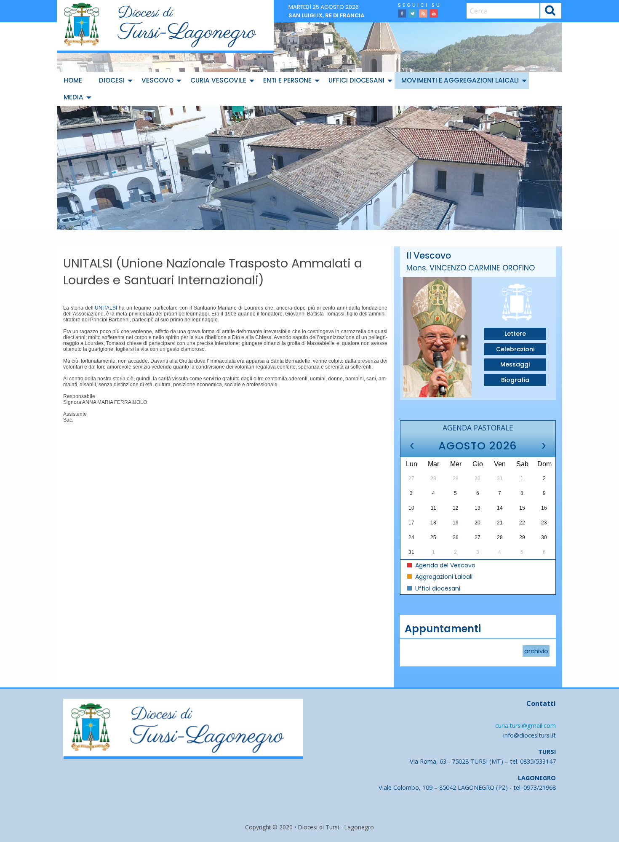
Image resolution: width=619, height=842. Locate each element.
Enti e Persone (287, 80)
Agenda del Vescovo (444, 565)
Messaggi (515, 364)
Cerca (550, 12)
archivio (536, 651)
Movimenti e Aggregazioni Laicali (460, 80)
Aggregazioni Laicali (443, 576)
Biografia (515, 380)
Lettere (515, 333)
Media (73, 97)
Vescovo (157, 80)
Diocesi (112, 80)
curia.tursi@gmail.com (525, 726)
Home (73, 80)
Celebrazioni (515, 349)
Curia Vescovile (218, 80)
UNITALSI (106, 308)
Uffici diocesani (356, 80)
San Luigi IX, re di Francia (326, 15)
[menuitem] (74, 80)
